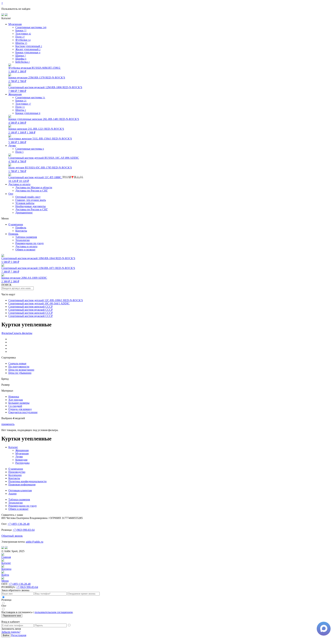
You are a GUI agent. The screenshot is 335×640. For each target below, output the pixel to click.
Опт (10, 193)
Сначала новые (17, 363)
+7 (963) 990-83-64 (24, 529)
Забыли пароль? (10, 631)
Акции (12, 493)
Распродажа (22, 462)
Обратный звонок (12, 535)
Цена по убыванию (19, 372)
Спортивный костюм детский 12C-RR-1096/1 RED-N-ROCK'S (45, 300)
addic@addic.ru (34, 541)
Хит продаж (15, 399)
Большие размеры (18, 402)
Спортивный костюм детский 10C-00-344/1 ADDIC (39, 303)
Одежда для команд (20, 409)
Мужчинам (22, 453)
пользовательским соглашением (54, 612)
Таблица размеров (26, 236)
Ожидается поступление (23, 412)
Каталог (13, 447)
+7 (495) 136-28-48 (18, 523)
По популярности (18, 366)
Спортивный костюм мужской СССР (30, 309)
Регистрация (18, 635)
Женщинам (22, 450)
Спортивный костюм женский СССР (30, 306)
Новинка (13, 396)
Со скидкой (15, 406)
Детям (19, 456)
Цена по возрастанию (21, 369)
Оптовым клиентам (20, 490)
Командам (21, 459)
